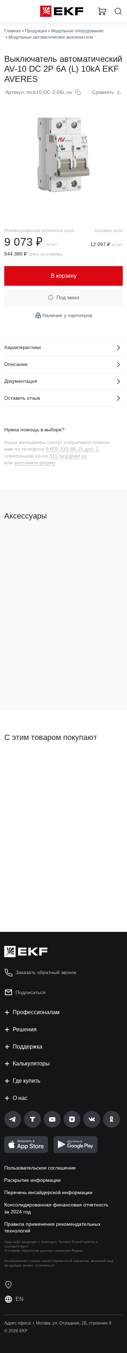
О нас (20, 1098)
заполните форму (34, 462)
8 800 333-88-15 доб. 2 (72, 449)
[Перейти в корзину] (102, 11)
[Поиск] (118, 11)
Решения (25, 1029)
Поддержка (27, 1047)
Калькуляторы (31, 1064)
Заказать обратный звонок (46, 972)
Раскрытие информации (32, 1180)
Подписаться (31, 992)
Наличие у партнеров (67, 315)
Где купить (26, 1081)
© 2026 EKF (16, 1330)
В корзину (31, 676)
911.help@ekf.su (68, 456)
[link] (12, 1119)
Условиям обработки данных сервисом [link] (37, 1250)
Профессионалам (36, 1012)
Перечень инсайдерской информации (48, 1192)
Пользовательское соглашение (40, 1168)
